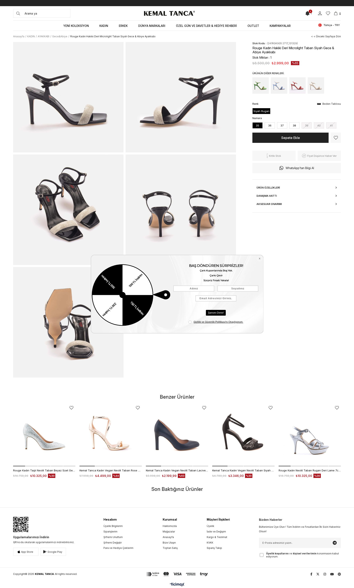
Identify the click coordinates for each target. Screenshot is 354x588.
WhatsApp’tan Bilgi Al (300, 168)
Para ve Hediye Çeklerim (118, 547)
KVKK (210, 542)
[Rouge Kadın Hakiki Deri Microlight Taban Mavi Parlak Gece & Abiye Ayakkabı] (279, 85)
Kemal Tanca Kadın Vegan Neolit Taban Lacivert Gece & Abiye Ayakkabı (177, 470)
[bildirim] (307, 13)
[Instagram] (324, 574)
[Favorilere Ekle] (336, 138)
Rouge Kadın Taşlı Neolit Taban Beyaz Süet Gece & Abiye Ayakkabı (44, 470)
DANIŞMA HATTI (266, 195)
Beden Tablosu (331, 103)
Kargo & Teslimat (217, 537)
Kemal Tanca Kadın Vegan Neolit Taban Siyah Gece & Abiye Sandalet (243, 470)
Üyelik (210, 526)
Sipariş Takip (214, 547)
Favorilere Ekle (71, 407)
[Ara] (18, 13)
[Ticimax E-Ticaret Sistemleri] (177, 585)
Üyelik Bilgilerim (113, 526)
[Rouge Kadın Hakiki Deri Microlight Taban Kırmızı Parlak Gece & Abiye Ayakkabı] (297, 85)
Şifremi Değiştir (112, 542)
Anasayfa (168, 537)
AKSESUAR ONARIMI (269, 204)
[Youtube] (332, 574)
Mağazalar (169, 531)
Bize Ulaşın (169, 542)
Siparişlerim (110, 531)
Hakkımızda (170, 526)
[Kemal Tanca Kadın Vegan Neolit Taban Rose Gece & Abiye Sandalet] (110, 435)
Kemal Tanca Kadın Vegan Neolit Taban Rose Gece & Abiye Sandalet (110, 470)
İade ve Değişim (216, 531)
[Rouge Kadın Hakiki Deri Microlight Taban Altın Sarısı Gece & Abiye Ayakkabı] (316, 85)
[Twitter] (317, 574)
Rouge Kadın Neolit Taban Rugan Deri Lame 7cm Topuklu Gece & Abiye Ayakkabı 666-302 (310, 470)
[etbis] (20, 524)
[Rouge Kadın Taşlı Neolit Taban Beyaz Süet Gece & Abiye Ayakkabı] (44, 435)
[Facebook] (311, 574)
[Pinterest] (339, 574)
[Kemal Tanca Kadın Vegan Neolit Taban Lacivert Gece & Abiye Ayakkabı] (177, 435)
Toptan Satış (170, 547)
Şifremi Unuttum (113, 537)
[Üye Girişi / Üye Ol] (320, 13)
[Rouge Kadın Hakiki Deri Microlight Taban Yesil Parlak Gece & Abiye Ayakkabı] (260, 85)
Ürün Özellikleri (268, 187)
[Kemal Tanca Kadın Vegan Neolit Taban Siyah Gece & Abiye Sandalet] (243, 435)
